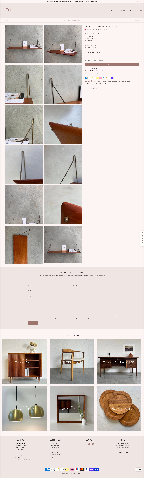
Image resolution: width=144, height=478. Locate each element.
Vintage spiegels (55, 454)
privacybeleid (55, 318)
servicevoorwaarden (67, 318)
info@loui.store (21, 449)
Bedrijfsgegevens (123, 443)
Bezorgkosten (88, 60)
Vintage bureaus (55, 450)
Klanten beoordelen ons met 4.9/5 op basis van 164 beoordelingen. (113, 81)
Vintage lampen (55, 452)
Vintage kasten (55, 443)
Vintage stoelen (55, 445)
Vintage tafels (55, 447)
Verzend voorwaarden (122, 447)
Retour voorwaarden (123, 450)
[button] (142, 238)
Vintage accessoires (55, 457)
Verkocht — (98, 29)
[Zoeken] (137, 10)
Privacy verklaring (123, 452)
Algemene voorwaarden (123, 445)
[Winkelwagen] (141, 10)
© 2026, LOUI (65, 473)
